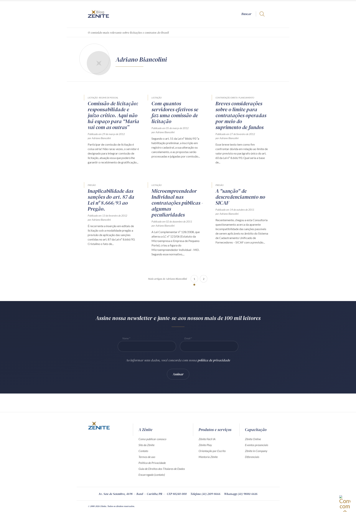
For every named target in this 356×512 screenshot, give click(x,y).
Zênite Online (253, 439)
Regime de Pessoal (108, 97)
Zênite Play (205, 445)
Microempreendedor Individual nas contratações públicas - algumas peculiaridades (177, 203)
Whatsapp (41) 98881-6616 (241, 494)
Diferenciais (252, 457)
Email (187, 338)
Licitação (93, 97)
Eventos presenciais (256, 445)
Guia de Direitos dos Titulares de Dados (162, 468)
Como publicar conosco (152, 439)
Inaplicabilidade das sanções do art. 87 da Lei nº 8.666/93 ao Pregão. (111, 200)
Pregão (92, 185)
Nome (125, 338)
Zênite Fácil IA (207, 439)
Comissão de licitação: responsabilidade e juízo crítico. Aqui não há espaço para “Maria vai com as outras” (113, 115)
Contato (143, 451)
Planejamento (246, 97)
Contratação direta (226, 97)
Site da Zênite (146, 445)
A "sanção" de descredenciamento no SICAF (240, 197)
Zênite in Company (256, 451)
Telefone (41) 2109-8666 (205, 494)
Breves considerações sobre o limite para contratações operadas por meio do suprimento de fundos (240, 115)
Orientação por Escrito (212, 451)
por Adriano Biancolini (99, 138)
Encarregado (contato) (152, 474)
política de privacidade (214, 360)
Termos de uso (147, 457)
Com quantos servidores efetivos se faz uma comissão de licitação (174, 112)
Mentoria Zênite (208, 457)
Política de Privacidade (152, 462)
